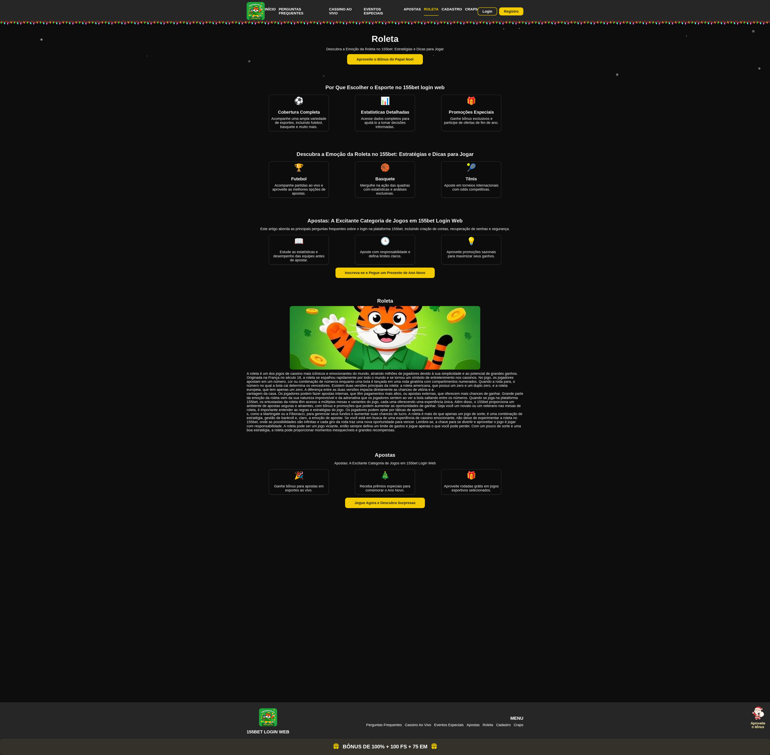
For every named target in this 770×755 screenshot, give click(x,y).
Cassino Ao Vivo (418, 725)
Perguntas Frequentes (291, 11)
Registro (511, 11)
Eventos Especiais (373, 11)
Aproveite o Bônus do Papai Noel (385, 59)
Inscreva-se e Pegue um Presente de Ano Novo (385, 273)
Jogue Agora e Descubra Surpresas (385, 503)
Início (270, 9)
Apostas (412, 9)
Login (487, 11)
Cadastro (452, 9)
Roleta (431, 9)
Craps (471, 9)
